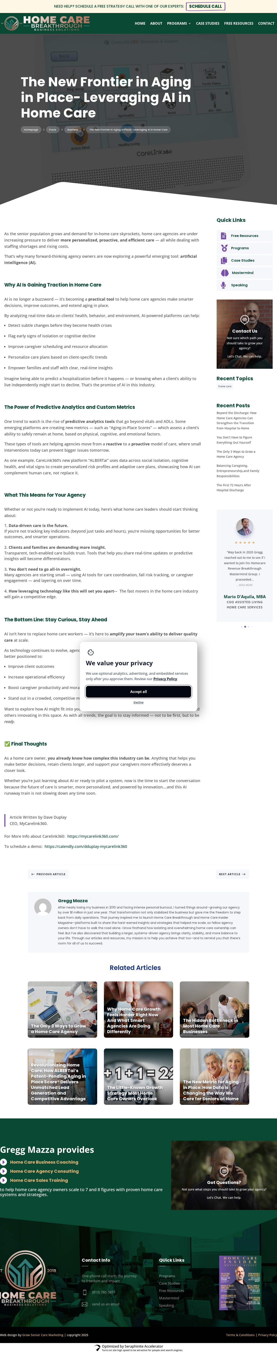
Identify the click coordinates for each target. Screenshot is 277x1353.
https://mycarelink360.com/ (93, 836)
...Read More (245, 585)
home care (225, 386)
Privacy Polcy (267, 1335)
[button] (241, 626)
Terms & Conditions (240, 1335)
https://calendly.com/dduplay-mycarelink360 (86, 846)
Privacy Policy (165, 678)
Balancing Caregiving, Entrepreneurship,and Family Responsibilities (238, 471)
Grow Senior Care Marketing (42, 1335)
